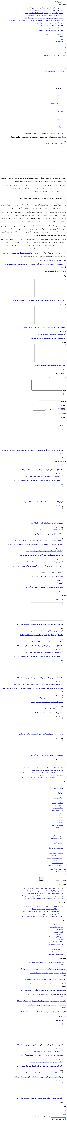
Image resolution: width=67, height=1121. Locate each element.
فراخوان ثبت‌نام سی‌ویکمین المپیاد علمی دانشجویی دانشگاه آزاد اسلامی (44, 27)
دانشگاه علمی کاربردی (57, 800)
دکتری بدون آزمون (58, 843)
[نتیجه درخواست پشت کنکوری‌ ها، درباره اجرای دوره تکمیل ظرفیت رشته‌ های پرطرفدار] (50, 296)
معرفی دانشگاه (59, 827)
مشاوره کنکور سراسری (57, 95)
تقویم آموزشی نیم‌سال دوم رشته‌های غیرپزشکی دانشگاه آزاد (44, 587)
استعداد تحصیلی (59, 840)
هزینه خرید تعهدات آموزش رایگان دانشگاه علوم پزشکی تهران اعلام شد (44, 327)
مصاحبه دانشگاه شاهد (57, 863)
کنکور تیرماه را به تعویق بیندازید (47, 775)
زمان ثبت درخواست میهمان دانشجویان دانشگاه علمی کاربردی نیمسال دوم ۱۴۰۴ (42, 15)
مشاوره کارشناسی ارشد (56, 838)
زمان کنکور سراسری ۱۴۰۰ (56, 860)
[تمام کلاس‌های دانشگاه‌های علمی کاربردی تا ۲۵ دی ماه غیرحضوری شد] (44, 551)
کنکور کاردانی (59, 820)
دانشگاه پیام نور (59, 795)
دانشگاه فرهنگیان (58, 805)
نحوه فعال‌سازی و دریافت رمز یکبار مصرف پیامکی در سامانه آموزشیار (40, 767)
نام (65, 393)
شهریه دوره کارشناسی (57, 810)
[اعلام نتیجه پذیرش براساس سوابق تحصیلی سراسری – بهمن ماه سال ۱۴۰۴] (54, 673)
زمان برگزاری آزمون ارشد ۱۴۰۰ (55, 858)
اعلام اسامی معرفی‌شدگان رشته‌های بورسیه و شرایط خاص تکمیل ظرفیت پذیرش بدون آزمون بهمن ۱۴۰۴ (36, 20)
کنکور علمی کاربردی (58, 817)
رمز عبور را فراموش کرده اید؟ (43, 1116)
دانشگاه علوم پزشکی (57, 803)
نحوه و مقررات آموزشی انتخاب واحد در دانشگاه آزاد (49, 30)
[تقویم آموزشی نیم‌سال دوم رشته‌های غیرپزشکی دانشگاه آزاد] (59, 583)
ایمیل (64, 397)
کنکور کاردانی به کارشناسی (56, 822)
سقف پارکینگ (59, 850)
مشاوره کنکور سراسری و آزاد (55, 848)
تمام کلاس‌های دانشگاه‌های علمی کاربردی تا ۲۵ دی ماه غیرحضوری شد (41, 555)
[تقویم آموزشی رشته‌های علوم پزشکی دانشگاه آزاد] (50, 572)
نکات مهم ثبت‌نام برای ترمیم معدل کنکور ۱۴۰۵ (51, 25)
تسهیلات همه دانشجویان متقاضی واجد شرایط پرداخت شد (48, 338)
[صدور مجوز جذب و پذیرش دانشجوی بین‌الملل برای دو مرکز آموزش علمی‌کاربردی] (43, 561)
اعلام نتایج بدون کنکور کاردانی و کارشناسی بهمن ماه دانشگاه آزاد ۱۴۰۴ (45, 10)
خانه (65, 133)
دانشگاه (62, 133)
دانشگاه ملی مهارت (58, 808)
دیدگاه (64, 390)
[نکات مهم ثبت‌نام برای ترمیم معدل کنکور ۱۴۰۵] (53, 708)
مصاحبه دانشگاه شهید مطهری (55, 865)
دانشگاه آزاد (60, 793)
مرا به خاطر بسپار (60, 1119)
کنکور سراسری (59, 88)
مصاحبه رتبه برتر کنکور (57, 825)
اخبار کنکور (60, 111)
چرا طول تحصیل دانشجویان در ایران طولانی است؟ (45, 770)
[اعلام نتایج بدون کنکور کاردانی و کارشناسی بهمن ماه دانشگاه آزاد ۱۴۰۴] (46, 465)
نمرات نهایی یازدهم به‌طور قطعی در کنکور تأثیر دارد (50, 22)
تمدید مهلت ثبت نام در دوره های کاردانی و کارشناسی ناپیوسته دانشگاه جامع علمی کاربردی (35, 544)
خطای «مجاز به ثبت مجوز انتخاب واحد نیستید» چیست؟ (49, 365)
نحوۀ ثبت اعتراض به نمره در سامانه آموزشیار (49, 534)
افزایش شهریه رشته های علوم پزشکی (22, 253)
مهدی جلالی (60, 775)
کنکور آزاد (60, 813)
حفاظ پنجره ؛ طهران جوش (56, 853)
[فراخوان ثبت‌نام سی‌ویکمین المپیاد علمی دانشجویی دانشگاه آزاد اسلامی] (54, 497)
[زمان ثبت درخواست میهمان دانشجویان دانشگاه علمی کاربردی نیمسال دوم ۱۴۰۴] (44, 476)
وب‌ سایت (63, 401)
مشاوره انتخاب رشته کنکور (56, 103)
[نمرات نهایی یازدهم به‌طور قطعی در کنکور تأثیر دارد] (50, 698)
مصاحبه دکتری (59, 845)
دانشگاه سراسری (58, 798)
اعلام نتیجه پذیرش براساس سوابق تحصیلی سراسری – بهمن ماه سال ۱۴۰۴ (44, 18)
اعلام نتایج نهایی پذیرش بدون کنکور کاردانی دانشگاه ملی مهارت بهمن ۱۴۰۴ (44, 13)
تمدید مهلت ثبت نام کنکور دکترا (55, 855)
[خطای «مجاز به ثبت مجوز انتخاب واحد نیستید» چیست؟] (50, 361)
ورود (53, 1119)
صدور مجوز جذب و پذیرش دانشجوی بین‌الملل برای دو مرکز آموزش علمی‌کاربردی (38, 566)
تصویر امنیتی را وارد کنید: (51, 409)
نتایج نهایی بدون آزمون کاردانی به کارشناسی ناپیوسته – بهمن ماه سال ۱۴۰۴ (43, 8)
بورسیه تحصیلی (59, 785)
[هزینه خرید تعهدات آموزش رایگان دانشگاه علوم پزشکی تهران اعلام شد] (50, 323)
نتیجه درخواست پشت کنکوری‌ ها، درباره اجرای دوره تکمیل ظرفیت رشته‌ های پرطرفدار (39, 300)
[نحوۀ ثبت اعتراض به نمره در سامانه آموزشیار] (50, 529)
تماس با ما (60, 127)
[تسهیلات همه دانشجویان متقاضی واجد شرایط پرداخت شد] (52, 334)
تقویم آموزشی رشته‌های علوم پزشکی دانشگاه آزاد (47, 576)
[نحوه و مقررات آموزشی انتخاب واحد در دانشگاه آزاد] (54, 519)
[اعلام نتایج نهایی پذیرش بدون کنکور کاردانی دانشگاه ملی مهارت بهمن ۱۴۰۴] (46, 641)
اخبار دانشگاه (60, 119)
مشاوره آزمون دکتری (57, 835)
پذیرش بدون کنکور (58, 788)
